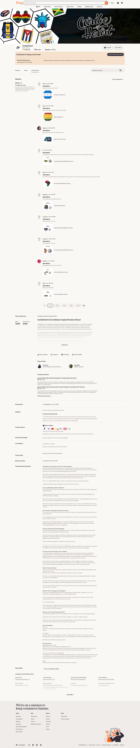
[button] (108, 48)
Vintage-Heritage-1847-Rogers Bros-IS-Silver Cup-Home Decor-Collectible (55, 688)
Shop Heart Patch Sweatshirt (78, 679)
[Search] (106, 3)
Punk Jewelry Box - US (49, 679)
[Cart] (122, 3)
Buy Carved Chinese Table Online (79, 685)
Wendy (44, 261)
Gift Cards (99, 6)
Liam (44, 105)
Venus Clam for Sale (104, 685)
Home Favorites (59, 6)
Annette (45, 194)
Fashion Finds (69, 6)
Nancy (44, 172)
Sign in (112, 3)
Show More (70, 694)
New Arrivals (47, 6)
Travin (44, 83)
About (25, 70)
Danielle (45, 128)
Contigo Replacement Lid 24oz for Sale (53, 685)
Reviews (17, 70)
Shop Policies (35, 70)
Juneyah (45, 216)
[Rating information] (23, 50)
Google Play (33, 737)
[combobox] (63, 3)
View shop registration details (51, 668)
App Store (21, 737)
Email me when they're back (115, 54)
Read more (65, 345)
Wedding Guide (89, 6)
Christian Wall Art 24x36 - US (22, 679)
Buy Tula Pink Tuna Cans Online (106, 679)
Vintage (79, 6)
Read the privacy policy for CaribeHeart (52, 453)
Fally (44, 283)
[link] (45, 306)
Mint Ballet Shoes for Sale (21, 685)
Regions (122, 745)
